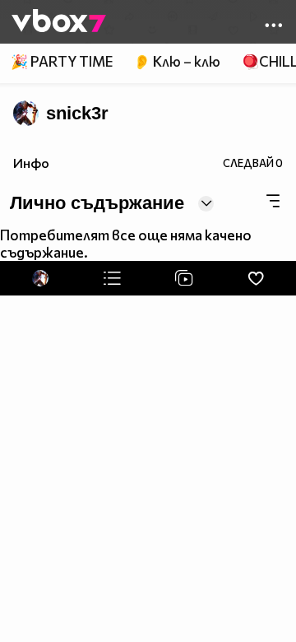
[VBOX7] (59, 22)
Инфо (31, 162)
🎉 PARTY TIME (62, 61)
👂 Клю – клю (176, 61)
